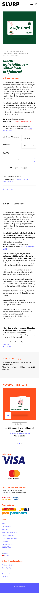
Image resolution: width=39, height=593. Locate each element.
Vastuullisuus (6, 526)
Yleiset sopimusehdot (9, 538)
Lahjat (19, 51)
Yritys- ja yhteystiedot (9, 532)
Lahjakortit (7, 53)
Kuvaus (7, 204)
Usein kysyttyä (7, 565)
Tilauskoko (6, 144)
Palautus (5, 577)
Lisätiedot (19, 204)
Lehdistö (5, 529)
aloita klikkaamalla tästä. (24, 121)
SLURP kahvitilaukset (23, 433)
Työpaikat (5, 541)
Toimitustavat (6, 571)
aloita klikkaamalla (28, 247)
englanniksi (7, 346)
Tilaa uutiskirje (7, 544)
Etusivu (5, 51)
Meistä (4, 523)
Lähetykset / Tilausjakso (11, 137)
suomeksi (6, 344)
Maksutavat (6, 574)
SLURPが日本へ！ (8, 547)
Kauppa (12, 51)
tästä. (5, 249)
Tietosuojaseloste (8, 535)
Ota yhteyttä (6, 568)
